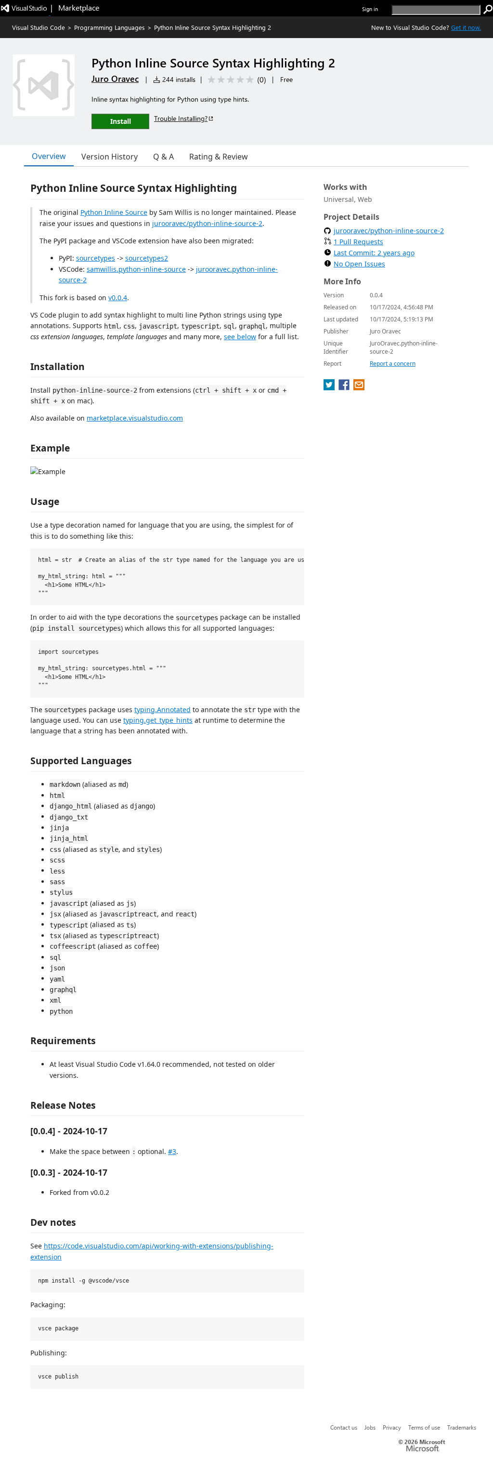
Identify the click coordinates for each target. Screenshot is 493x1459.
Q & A (163, 156)
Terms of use (424, 1427)
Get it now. (466, 27)
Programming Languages (109, 27)
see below (240, 336)
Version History (109, 156)
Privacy (392, 1427)
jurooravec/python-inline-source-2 (207, 223)
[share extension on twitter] (330, 387)
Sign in (370, 9)
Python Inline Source (113, 212)
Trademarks (461, 1427)
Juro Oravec (115, 78)
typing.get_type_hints (158, 720)
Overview (49, 156)
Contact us (343, 1427)
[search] (488, 9)
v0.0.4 (117, 297)
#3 (172, 1151)
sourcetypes (95, 258)
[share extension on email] (358, 387)
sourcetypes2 (146, 258)
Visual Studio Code (38, 27)
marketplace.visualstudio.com (135, 418)
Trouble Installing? (181, 118)
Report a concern (392, 363)
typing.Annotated (162, 709)
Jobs (370, 1427)
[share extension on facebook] (344, 387)
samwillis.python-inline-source (136, 269)
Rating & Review (218, 156)
